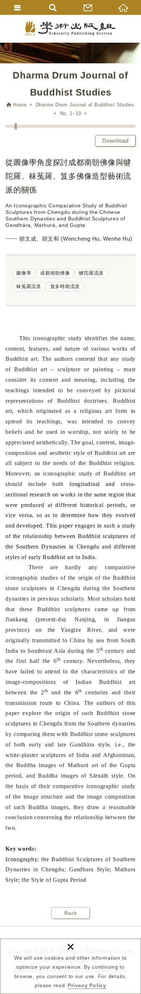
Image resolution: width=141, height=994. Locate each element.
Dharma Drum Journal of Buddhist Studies (85, 104)
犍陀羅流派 (91, 273)
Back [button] (70, 913)
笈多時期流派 (65, 286)
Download (115, 141)
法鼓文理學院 (70, 28)
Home (19, 104)
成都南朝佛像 (55, 273)
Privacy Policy (87, 985)
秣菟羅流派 (28, 286)
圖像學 (23, 273)
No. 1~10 (70, 113)
